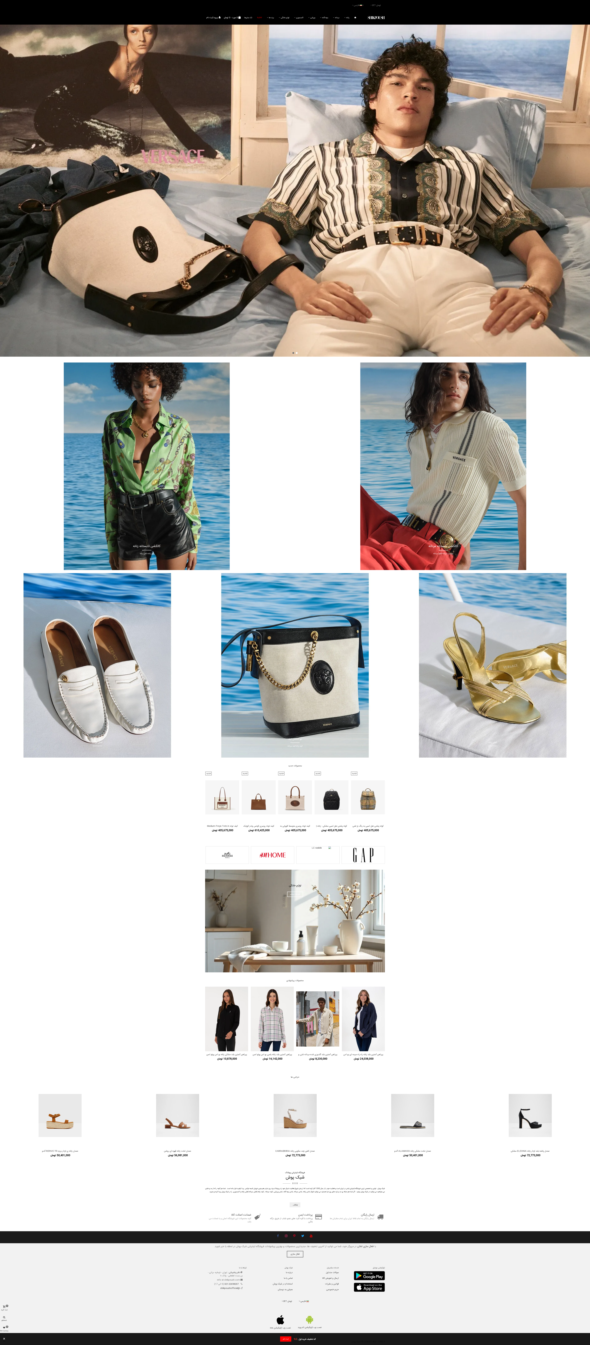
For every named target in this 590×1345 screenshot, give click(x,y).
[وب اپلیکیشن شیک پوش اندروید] (309, 1319)
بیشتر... (295, 1204)
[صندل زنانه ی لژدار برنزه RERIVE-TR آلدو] (60, 1115)
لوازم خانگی (285, 17)
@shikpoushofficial (230, 1288)
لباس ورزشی (278, 1191)
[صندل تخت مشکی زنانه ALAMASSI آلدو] (412, 1115)
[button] (297, 353)
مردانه (337, 17)
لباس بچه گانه (288, 1191)
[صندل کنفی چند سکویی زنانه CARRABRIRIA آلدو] (295, 1115)
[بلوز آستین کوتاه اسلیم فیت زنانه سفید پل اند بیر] (226, 1019)
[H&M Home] (272, 855)
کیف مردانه (269, 1191)
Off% (259, 17)
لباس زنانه (306, 1191)
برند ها (271, 17)
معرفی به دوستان (285, 1290)
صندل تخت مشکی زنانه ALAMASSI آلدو (412, 1151)
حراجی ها (295, 1077)
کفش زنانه (245, 1191)
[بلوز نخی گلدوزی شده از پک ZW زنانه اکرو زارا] (317, 1019)
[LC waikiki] (318, 855)
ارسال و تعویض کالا (330, 1278)
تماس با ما (288, 1278)
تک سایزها (248, 17)
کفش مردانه (253, 1191)
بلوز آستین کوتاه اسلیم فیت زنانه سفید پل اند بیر (226, 1054)
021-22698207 (231, 1284)
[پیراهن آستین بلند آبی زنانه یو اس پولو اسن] (272, 1019)
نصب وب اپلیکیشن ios (280, 1328)
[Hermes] (227, 855)
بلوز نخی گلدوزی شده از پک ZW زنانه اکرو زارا (318, 1054)
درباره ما (289, 1272)
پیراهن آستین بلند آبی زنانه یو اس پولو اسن (272, 1054)
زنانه (347, 17)
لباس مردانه (298, 1191)
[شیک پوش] (376, 18)
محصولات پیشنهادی (295, 981)
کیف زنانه (261, 1191)
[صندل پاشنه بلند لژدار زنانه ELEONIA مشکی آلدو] (530, 1115)
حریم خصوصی (332, 1290)
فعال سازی (295, 1254)
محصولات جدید (295, 766)
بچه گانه (325, 17)
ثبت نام (286, 1339)
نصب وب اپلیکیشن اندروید (310, 1327)
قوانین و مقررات (332, 1284)
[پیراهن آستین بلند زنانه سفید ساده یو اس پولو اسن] (363, 1019)
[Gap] (363, 855)
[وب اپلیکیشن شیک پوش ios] (280, 1320)
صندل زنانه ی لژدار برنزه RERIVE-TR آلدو (60, 1151)
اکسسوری (299, 17)
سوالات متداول (332, 1272)
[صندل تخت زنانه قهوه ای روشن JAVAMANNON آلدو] (177, 1115)
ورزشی (312, 17)
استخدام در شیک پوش (283, 1284)
